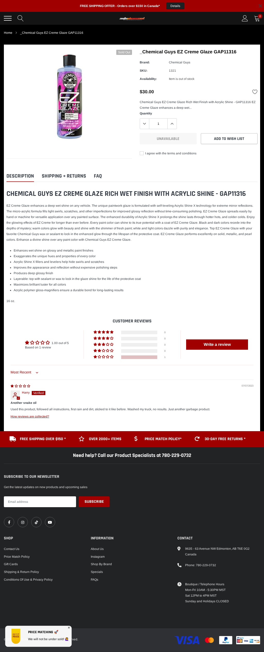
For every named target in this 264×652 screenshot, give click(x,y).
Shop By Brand (101, 564)
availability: (148, 79)
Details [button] (175, 6)
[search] (21, 18)
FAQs (94, 579)
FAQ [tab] (98, 176)
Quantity (146, 113)
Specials (97, 572)
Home (8, 33)
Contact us (11, 549)
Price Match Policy (17, 556)
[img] (20, 386)
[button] (104, 357)
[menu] (8, 18)
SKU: (143, 70)
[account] (245, 18)
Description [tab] (20, 176)
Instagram (98, 556)
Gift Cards (11, 564)
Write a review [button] (217, 344)
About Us (97, 549)
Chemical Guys (179, 62)
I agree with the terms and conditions (170, 153)
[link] (9, 522)
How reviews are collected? (30, 416)
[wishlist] (255, 91)
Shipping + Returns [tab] (64, 176)
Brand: (145, 62)
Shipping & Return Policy (21, 572)
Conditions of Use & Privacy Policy (28, 579)
